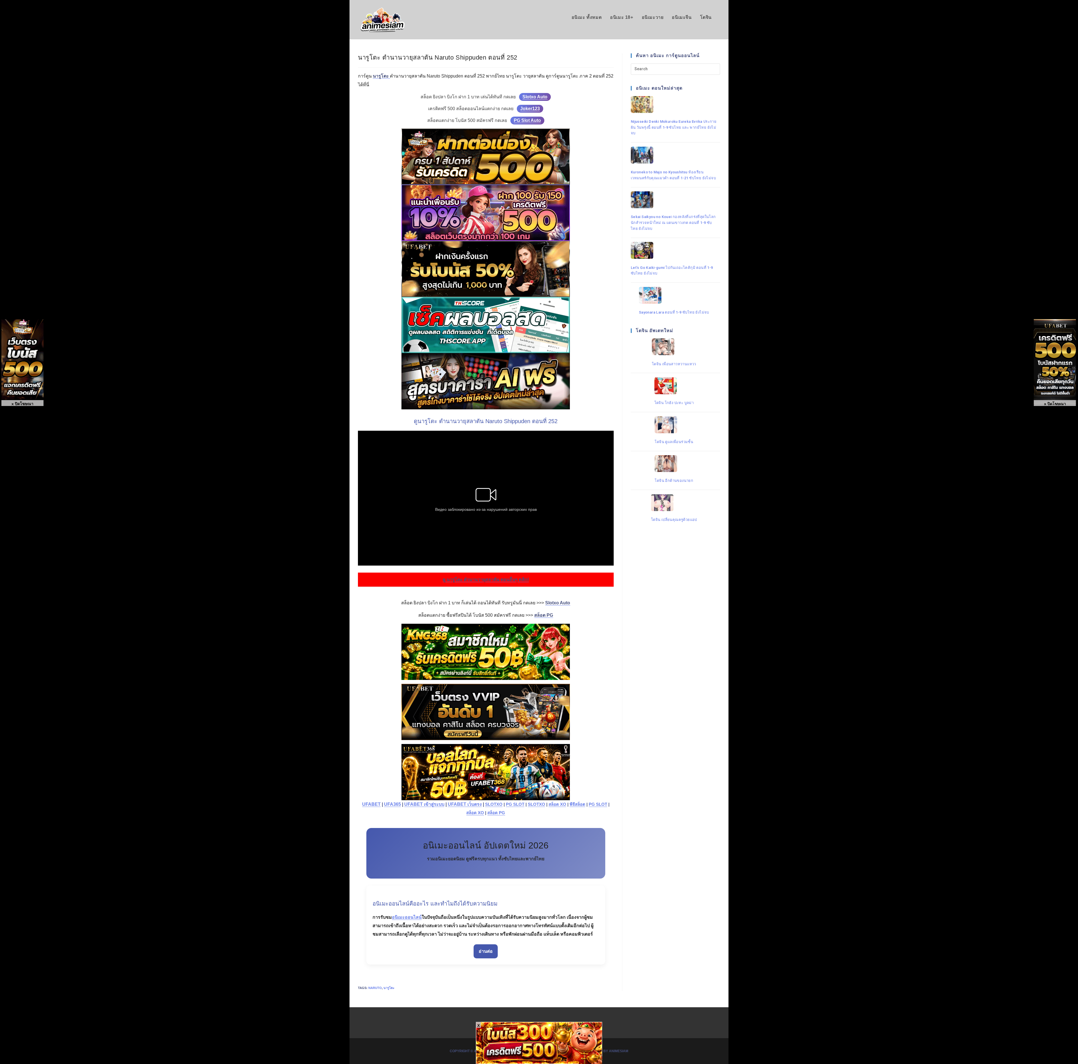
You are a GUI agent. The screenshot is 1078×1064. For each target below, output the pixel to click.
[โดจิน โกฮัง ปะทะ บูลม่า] (674, 385)
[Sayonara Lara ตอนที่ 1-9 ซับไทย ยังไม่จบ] (674, 295)
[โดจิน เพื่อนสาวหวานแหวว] (674, 346)
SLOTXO (494, 804)
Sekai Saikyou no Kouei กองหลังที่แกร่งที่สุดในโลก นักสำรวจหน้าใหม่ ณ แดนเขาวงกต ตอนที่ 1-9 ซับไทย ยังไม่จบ (673, 223)
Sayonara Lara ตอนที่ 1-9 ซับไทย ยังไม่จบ (674, 312)
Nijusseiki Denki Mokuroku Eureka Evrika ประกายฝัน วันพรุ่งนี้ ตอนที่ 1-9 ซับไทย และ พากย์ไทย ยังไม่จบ (673, 127)
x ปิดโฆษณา (1055, 403)
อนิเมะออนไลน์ (407, 917)
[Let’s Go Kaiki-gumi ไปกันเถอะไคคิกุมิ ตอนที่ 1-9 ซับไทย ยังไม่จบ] (674, 250)
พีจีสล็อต (577, 804)
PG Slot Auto (527, 120)
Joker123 (530, 108)
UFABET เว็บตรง (465, 804)
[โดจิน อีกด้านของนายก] (674, 463)
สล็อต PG (496, 813)
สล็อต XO (557, 804)
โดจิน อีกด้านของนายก (674, 480)
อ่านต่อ (486, 951)
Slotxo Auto (534, 96)
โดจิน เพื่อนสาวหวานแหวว (674, 364)
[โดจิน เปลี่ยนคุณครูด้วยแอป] (674, 502)
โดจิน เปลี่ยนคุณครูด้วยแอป (674, 520)
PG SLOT (515, 804)
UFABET (371, 804)
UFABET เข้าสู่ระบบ (424, 804)
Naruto (375, 988)
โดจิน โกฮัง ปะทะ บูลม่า (674, 403)
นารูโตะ (388, 988)
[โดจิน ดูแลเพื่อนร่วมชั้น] (674, 424)
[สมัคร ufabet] (486, 269)
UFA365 (392, 804)
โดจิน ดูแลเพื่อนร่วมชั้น (674, 441)
